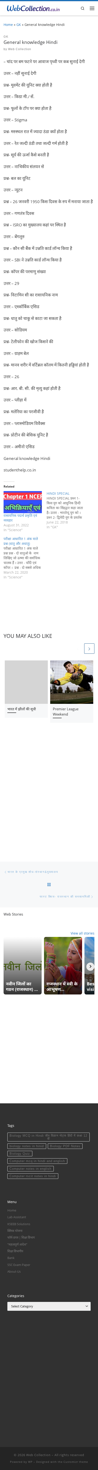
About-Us (14, 1271)
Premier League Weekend (65, 711)
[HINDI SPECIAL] (68, 510)
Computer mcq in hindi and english (37, 1161)
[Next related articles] (89, 648)
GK (18, 24)
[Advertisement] (49, 793)
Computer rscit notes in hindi (33, 1176)
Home (8, 24)
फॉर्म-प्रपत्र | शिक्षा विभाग (21, 1237)
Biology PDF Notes (65, 1146)
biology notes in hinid (27, 1146)
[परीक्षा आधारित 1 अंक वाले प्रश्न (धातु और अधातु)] (25, 558)
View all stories (82, 933)
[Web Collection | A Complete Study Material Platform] (32, 8)
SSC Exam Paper (18, 1265)
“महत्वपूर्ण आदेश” (17, 1244)
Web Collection (19, 49)
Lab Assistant (16, 1217)
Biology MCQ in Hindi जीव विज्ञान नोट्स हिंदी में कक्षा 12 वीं (48, 1137)
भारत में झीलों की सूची (21, 708)
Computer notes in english (30, 1168)
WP (30, 1462)
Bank (11, 1258)
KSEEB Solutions (18, 1224)
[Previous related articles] (78, 648)
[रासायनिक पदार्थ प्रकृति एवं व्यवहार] (23, 502)
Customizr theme (76, 1462)
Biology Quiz (20, 1153)
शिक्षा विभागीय (15, 1251)
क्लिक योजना (14, 1231)
